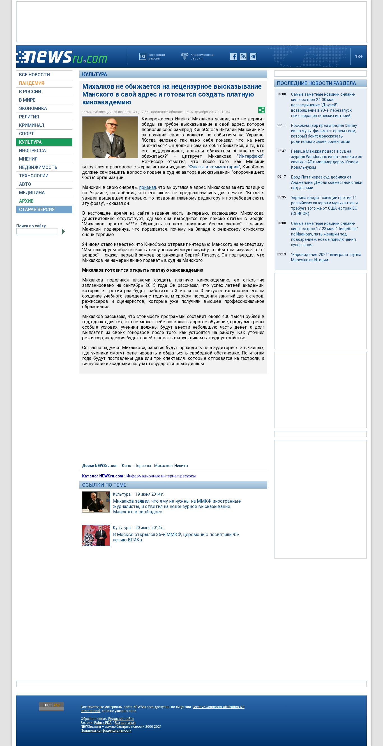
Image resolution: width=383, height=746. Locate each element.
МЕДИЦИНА (32, 192)
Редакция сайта (121, 719)
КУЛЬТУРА (30, 142)
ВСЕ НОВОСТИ (34, 74)
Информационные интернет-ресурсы (161, 476)
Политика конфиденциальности (106, 731)
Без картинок (125, 723)
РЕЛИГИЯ (29, 117)
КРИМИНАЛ (31, 125)
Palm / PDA (103, 723)
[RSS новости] (243, 56)
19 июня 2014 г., (150, 494)
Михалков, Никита (171, 465)
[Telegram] (253, 56)
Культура (94, 74)
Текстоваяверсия (156, 56)
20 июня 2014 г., (150, 527)
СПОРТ (26, 133)
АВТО (25, 184)
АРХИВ (26, 201)
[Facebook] (233, 56)
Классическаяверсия (202, 56)
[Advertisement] (191, 21)
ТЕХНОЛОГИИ (34, 176)
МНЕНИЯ (28, 159)
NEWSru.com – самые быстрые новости (112, 727)
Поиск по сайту (31, 226)
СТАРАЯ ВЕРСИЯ (37, 209)
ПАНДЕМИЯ (31, 83)
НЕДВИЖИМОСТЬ (38, 167)
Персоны (143, 465)
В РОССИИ (30, 91)
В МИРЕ (27, 100)
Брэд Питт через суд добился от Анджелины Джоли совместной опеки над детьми (326, 182)
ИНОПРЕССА (32, 150)
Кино (126, 465)
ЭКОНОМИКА (33, 108)
